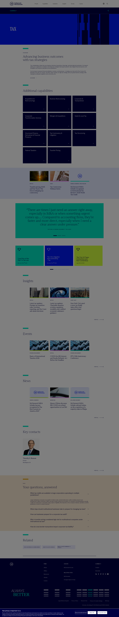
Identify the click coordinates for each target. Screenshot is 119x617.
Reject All (92, 612)
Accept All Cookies (102, 612)
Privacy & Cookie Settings (80, 612)
